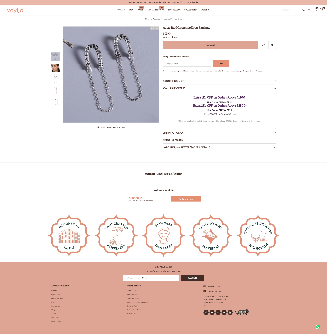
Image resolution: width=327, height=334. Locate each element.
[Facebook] (206, 312)
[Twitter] (212, 312)
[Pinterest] (224, 312)
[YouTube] (230, 312)
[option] (163, 2)
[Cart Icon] (321, 9)
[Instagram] (218, 312)
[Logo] (15, 10)
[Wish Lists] (263, 45)
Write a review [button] (186, 199)
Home (147, 19)
